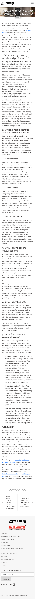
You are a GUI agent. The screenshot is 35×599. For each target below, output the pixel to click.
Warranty (4, 556)
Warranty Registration (8, 559)
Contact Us (4, 562)
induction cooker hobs (10, 474)
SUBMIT (6, 579)
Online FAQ (4, 542)
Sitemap (3, 565)
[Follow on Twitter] (14, 489)
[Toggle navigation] (32, 3)
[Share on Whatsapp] (17, 489)
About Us (4, 533)
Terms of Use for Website (9, 553)
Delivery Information (7, 539)
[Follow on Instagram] (14, 584)
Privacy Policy (5, 545)
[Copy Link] (24, 489)
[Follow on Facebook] (10, 489)
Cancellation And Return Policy (10, 536)
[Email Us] (21, 489)
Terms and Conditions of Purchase (12, 548)
